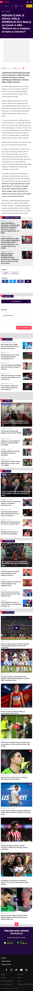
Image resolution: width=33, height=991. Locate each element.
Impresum (3, 978)
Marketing (20, 974)
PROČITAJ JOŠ (9, 612)
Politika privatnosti (6, 984)
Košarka (8, 11)
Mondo (3, 958)
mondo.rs (19, 68)
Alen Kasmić (9, 68)
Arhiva (19, 981)
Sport (3, 11)
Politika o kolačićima (7, 981)
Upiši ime (4, 310)
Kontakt (19, 978)
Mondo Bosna (6, 964)
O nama (3, 974)
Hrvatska (15, 273)
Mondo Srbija (6, 961)
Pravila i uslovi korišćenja (25, 984)
